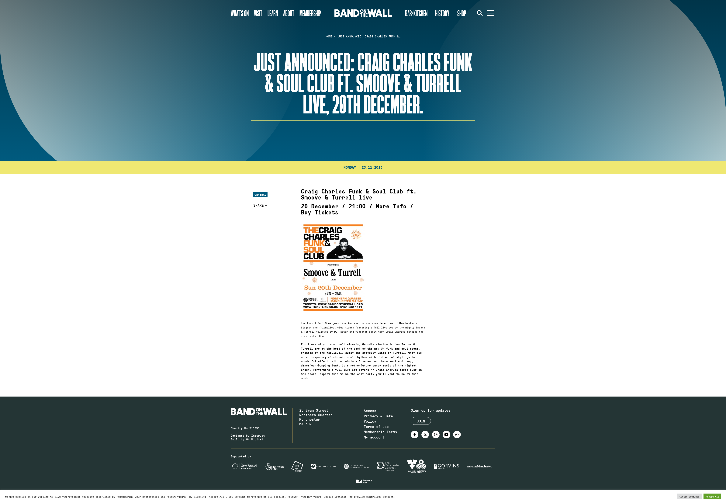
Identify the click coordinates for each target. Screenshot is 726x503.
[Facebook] (414, 434)
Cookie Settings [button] (689, 496)
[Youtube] (446, 434)
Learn (273, 13)
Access (370, 410)
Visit (258, 13)
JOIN (421, 420)
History (442, 13)
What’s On (240, 13)
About (288, 13)
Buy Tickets (319, 212)
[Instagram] (436, 434)
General (260, 194)
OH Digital (254, 439)
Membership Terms (380, 431)
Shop (461, 13)
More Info (391, 206)
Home (329, 36)
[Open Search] (479, 13)
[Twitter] (425, 434)
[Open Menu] (490, 13)
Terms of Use (376, 426)
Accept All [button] (712, 496)
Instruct (258, 435)
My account (374, 437)
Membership (310, 13)
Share (258, 205)
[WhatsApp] (457, 434)
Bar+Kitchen (416, 13)
